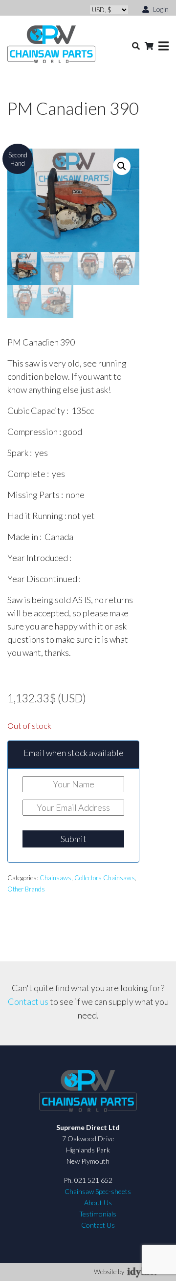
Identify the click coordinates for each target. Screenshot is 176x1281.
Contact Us (98, 1225)
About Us (98, 1202)
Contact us (28, 1001)
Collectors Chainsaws (104, 878)
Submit (74, 838)
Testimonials (97, 1214)
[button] (122, 166)
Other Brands (26, 889)
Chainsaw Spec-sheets (98, 1191)
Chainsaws (55, 878)
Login (160, 9)
